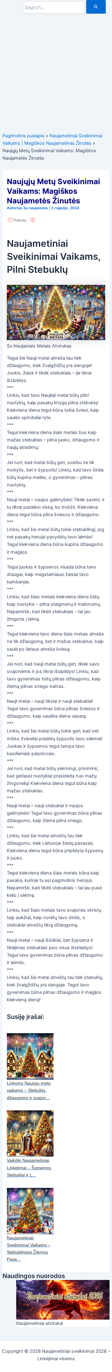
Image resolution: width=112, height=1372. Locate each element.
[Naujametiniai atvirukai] (63, 1299)
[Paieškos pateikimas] (96, 7)
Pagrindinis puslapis (23, 136)
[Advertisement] (56, 69)
